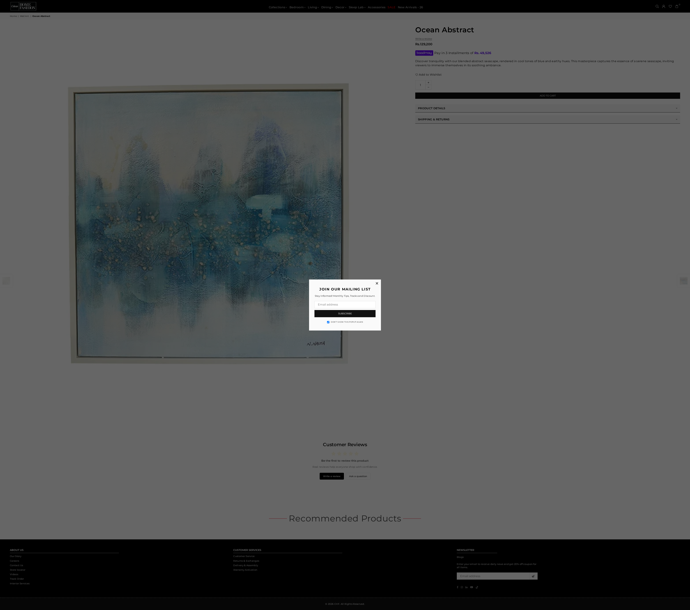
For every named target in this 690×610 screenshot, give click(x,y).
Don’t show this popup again (347, 322)
